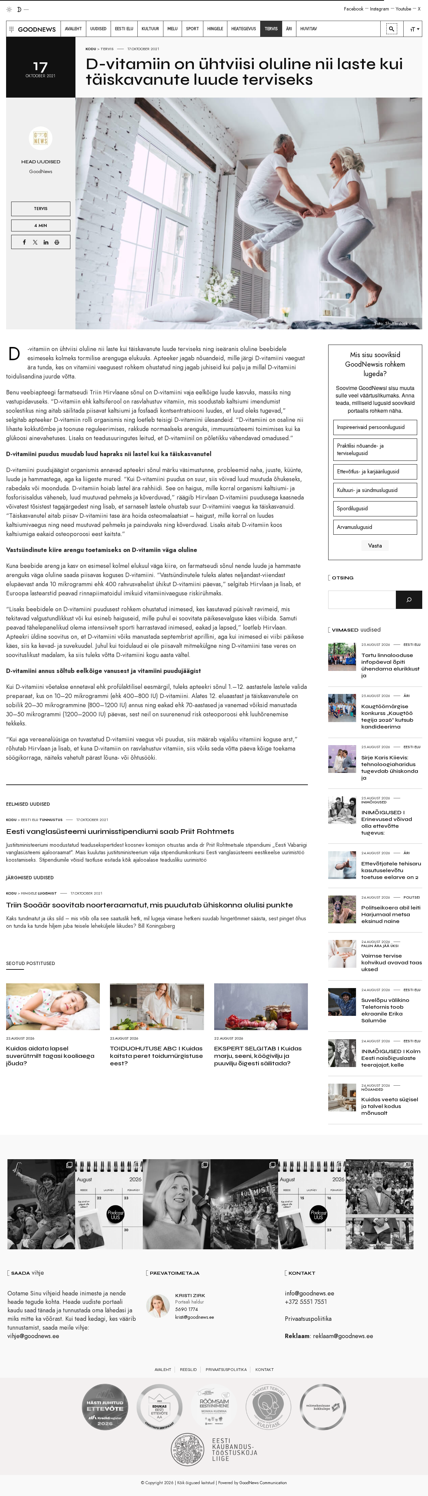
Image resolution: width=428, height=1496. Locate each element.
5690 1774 (186, 1309)
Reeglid (188, 1369)
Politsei (412, 897)
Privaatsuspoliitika (308, 1318)
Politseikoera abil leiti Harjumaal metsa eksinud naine (391, 914)
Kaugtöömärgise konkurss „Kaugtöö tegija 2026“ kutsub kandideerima (387, 716)
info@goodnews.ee (309, 1293)
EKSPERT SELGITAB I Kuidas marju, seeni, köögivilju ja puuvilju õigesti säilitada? (258, 1056)
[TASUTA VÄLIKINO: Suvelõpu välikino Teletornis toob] (41, 1204)
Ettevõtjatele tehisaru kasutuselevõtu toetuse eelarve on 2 (391, 870)
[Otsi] (409, 600)
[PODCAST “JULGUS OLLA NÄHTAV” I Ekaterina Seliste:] (312, 1204)
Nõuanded (372, 1089)
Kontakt (264, 1369)
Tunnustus (51, 819)
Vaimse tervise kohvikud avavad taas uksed (391, 962)
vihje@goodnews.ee (33, 1336)
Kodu (91, 49)
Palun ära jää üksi (380, 945)
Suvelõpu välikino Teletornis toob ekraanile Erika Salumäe (385, 1010)
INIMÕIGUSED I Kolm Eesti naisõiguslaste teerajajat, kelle (391, 1058)
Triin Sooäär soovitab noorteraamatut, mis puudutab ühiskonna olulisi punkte (149, 905)
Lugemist (47, 893)
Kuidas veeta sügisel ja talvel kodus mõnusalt (389, 1106)
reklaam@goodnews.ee (343, 1336)
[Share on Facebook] (24, 242)
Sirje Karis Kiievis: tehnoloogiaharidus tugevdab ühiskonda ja (389, 767)
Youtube (403, 8)
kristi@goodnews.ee (194, 1317)
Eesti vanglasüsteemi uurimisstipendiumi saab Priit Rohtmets (120, 831)
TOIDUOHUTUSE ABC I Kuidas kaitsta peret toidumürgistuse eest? (156, 1056)
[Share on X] (35, 242)
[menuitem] (73, 29)
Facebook (353, 8)
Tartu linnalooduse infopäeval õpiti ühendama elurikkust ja (390, 665)
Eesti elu (29, 819)
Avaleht (163, 1369)
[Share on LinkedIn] (46, 242)
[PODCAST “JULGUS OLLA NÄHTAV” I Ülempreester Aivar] (109, 1204)
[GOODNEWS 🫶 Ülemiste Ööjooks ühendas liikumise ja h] (244, 1204)
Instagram (379, 8)
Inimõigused (374, 802)
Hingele (29, 893)
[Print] (56, 242)
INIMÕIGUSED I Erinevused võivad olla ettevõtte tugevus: (386, 822)
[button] (10, 28)
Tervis (107, 49)
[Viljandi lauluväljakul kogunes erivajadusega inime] (379, 1204)
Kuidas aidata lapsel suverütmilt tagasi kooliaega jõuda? (50, 1056)
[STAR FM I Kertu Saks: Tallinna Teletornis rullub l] (176, 1204)
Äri (407, 695)
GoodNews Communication (263, 1483)
